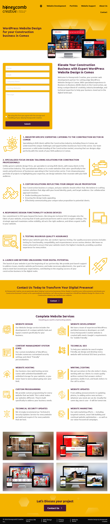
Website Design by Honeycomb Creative (97, 520)
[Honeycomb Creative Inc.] (14, 9)
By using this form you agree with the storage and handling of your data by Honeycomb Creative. (26, 116)
